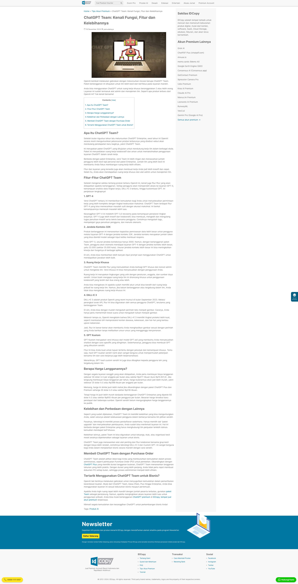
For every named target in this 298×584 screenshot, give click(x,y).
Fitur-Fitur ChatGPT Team (97, 109)
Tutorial (142, 572)
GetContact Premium (187, 75)
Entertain (176, 3)
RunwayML (183, 106)
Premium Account (206, 3)
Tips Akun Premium (101, 11)
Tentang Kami (145, 558)
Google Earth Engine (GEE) (190, 66)
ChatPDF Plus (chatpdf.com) (191, 53)
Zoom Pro (131, 3)
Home (86, 11)
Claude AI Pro (184, 93)
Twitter (210, 565)
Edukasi (164, 3)
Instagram (212, 562)
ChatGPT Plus (90, 464)
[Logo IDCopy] (86, 4)
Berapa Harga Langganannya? (99, 113)
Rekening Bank (179, 562)
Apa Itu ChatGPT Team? (96, 105)
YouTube (211, 569)
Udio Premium (184, 84)
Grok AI (181, 48)
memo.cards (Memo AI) (189, 62)
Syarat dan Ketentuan (148, 562)
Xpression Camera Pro (188, 79)
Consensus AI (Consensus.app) (192, 70)
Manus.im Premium (187, 97)
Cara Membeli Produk (182, 558)
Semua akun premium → (189, 120)
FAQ (141, 565)
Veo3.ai (181, 111)
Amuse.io (182, 57)
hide (113, 100)
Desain (155, 3)
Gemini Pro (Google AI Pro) (190, 115)
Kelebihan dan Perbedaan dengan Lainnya (104, 117)
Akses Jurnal (189, 3)
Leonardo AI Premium (188, 102)
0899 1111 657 (14, 580)
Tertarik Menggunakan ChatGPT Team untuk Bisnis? (109, 125)
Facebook (212, 558)
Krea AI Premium (185, 88)
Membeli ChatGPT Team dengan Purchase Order (107, 121)
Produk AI (143, 3)
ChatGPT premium (141, 497)
